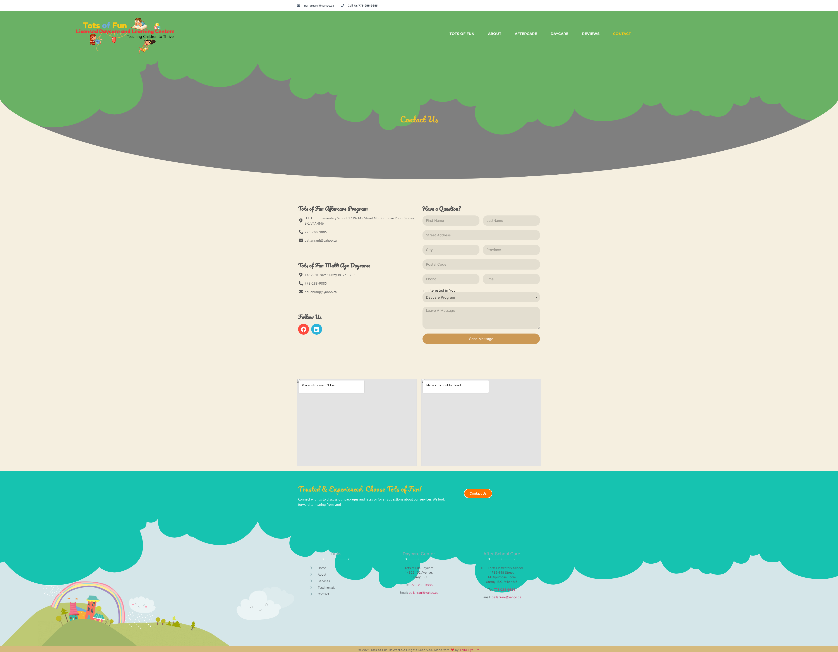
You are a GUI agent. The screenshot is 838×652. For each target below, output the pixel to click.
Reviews (590, 34)
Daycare (559, 34)
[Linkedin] (316, 329)
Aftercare (526, 34)
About (494, 34)
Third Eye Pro (470, 650)
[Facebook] (303, 329)
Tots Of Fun (462, 34)
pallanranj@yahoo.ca (423, 592)
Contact (622, 34)
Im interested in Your (439, 290)
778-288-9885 (422, 585)
